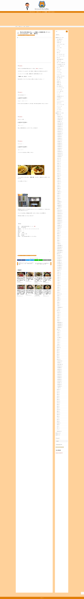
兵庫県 (58, 253)
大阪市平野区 (59, 136)
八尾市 (58, 183)
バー (58, 94)
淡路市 (58, 290)
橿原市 (58, 317)
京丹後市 (59, 243)
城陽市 (58, 240)
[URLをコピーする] (47, 260)
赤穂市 (58, 305)
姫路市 (58, 295)
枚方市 (58, 173)
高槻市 (59, 163)
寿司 (58, 57)
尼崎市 (58, 270)
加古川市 (59, 285)
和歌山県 (59, 347)
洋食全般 (59, 42)
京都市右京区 (59, 215)
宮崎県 (58, 421)
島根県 (58, 406)
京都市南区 (59, 225)
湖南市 (58, 344)
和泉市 (58, 195)
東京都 (58, 359)
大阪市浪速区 (59, 126)
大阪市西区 (59, 121)
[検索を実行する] (67, 31)
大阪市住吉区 (59, 131)
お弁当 (58, 99)
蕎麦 (58, 52)
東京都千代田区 (60, 364)
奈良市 (58, 312)
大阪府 (31, 255)
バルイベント (59, 106)
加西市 (58, 287)
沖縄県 (58, 424)
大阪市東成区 (59, 138)
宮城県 (58, 354)
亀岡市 (58, 233)
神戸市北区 (59, 255)
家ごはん (59, 111)
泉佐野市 (59, 203)
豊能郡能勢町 (59, 205)
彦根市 (58, 332)
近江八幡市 (59, 337)
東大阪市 (59, 181)
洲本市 (58, 292)
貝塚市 (58, 200)
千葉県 (58, 357)
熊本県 (58, 419)
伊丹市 (58, 275)
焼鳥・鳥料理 (59, 77)
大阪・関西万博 (59, 39)
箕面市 (59, 166)
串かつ (58, 79)
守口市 (58, 171)
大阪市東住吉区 (60, 133)
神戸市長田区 (59, 260)
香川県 (58, 409)
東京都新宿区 (59, 377)
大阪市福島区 (59, 119)
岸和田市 (59, 198)
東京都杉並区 (59, 379)
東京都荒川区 (59, 384)
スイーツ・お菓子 (60, 91)
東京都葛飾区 (59, 367)
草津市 (58, 334)
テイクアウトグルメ (60, 101)
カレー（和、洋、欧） (60, 54)
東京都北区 (59, 362)
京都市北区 (59, 223)
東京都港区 (59, 382)
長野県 (58, 394)
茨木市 (58, 161)
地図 (34, 226)
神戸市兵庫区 (59, 265)
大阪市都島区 (59, 143)
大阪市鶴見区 (59, 146)
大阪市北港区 (59, 156)
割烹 (58, 67)
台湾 (58, 426)
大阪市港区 (59, 141)
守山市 (58, 342)
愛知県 (58, 399)
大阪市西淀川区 (59, 151)
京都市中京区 (59, 213)
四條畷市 (59, 178)
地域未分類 (59, 431)
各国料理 (59, 84)
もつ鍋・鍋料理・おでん (61, 64)
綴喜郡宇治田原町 (60, 250)
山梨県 (58, 396)
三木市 (58, 282)
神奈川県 (58, 389)
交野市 (58, 176)
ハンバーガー (59, 89)
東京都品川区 (59, 369)
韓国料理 (59, 82)
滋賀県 (58, 329)
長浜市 (58, 339)
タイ (58, 429)
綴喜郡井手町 (59, 248)
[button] (21, 260)
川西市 (58, 277)
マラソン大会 (59, 109)
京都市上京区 (59, 210)
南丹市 (58, 238)
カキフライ (59, 69)
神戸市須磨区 (59, 267)
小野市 (58, 280)
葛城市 (58, 320)
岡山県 (58, 401)
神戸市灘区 (59, 262)
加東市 (58, 297)
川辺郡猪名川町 (59, 307)
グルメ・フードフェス (60, 104)
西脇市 (58, 302)
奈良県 (58, 310)
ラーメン (24, 255)
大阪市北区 (59, 116)
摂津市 (58, 168)
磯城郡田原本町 (59, 322)
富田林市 (59, 193)
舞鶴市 (58, 235)
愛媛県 (58, 411)
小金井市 (59, 387)
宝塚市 (58, 272)
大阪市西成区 (59, 128)
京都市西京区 (59, 218)
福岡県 (58, 414)
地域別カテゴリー (28, 255)
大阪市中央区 (34, 255)
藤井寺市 (59, 186)
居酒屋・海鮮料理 (60, 59)
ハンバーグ (59, 72)
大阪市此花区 (59, 148)
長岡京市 (59, 228)
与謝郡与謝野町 (59, 245)
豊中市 (59, 158)
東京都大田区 (59, 372)
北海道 (58, 349)
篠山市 (58, 300)
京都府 (58, 208)
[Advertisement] (42, 19)
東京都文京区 (59, 374)
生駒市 (58, 315)
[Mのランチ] (42, 4)
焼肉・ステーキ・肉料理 (61, 62)
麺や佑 (37, 68)
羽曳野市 (59, 188)
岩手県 (58, 352)
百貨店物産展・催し (60, 96)
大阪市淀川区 (59, 153)
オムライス (59, 74)
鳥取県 (58, 404)
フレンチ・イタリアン (60, 44)
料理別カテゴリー (20, 255)
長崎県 (58, 416)
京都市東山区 (59, 220)
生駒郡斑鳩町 (59, 327)
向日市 (58, 230)
